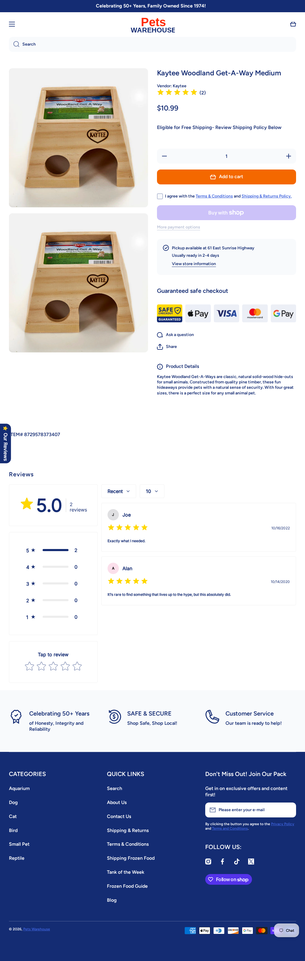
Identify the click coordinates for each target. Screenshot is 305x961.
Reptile (16, 858)
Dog (13, 802)
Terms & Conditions (214, 196)
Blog (112, 900)
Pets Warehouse (36, 929)
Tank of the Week (125, 872)
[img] (177, 93)
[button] (293, 24)
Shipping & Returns (128, 830)
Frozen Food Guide (127, 886)
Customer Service (249, 713)
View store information (194, 263)
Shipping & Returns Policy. (267, 196)
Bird (13, 830)
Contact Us (119, 816)
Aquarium (19, 788)
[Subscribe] (288, 810)
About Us (117, 802)
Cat (13, 816)
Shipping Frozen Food (131, 858)
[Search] (14, 44)
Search (114, 788)
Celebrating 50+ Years (59, 713)
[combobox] (152, 44)
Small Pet (19, 844)
